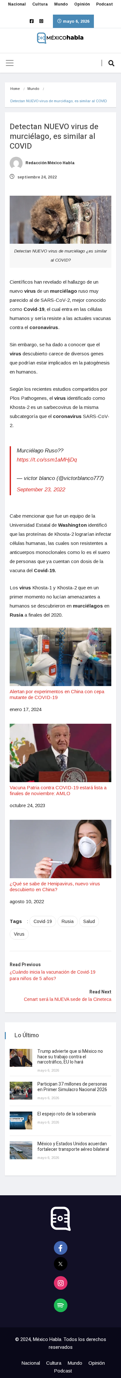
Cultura (40, 4)
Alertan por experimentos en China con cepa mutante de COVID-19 (57, 694)
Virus (19, 934)
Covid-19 (43, 921)
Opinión (82, 4)
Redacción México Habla (50, 163)
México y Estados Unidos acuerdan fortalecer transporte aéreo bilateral (73, 1146)
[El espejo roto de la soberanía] (21, 1120)
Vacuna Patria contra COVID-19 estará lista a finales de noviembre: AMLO (58, 790)
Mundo (61, 4)
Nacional (17, 4)
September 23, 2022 (41, 489)
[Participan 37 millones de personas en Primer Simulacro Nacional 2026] (21, 1091)
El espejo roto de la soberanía (67, 1114)
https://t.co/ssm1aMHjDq (47, 460)
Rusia (68, 921)
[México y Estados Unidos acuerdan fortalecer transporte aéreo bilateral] (21, 1150)
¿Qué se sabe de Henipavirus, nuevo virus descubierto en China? (55, 886)
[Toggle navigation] (10, 63)
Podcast (104, 4)
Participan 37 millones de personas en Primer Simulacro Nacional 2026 (72, 1087)
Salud (89, 921)
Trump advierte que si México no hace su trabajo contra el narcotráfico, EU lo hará (70, 1057)
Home (15, 89)
